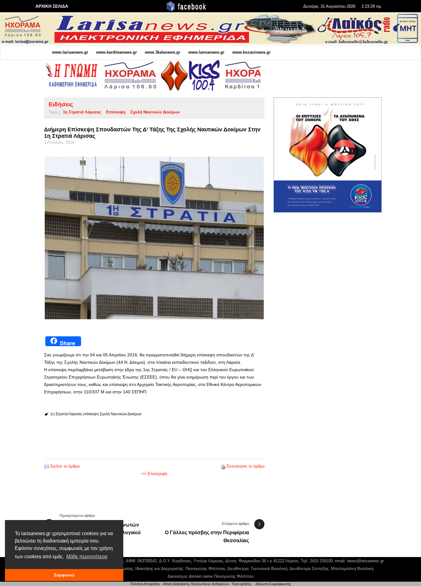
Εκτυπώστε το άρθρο (245, 466)
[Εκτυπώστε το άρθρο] (223, 466)
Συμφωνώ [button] (64, 574)
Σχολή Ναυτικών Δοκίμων (155, 112)
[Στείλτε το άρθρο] (46, 466)
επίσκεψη (115, 112)
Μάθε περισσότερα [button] (86, 556)
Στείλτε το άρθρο (65, 466)
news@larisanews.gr (365, 561)
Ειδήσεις (61, 104)
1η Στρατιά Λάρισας (82, 112)
